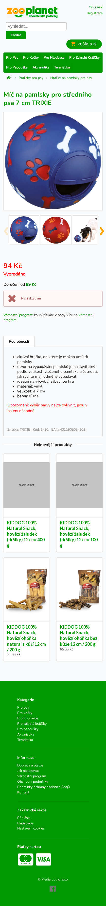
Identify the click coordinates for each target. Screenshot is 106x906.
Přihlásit (23, 818)
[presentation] (6, 229)
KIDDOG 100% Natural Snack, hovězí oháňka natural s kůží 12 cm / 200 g (26, 638)
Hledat (16, 35)
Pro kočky (31, 57)
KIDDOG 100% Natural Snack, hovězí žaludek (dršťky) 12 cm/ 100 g (79, 534)
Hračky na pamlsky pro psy (71, 78)
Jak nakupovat (28, 770)
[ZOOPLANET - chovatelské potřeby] (32, 12)
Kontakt (23, 792)
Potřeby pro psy (31, 78)
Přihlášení (95, 7)
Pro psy (12, 57)
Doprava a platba (30, 766)
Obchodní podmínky (32, 781)
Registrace (95, 13)
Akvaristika (41, 67)
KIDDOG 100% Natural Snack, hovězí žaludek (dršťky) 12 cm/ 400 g (26, 534)
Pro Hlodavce (54, 57)
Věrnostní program (31, 776)
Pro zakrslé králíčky (84, 57)
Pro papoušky (17, 67)
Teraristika (62, 67)
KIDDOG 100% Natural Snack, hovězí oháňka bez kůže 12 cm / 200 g (78, 635)
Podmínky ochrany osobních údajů (43, 787)
